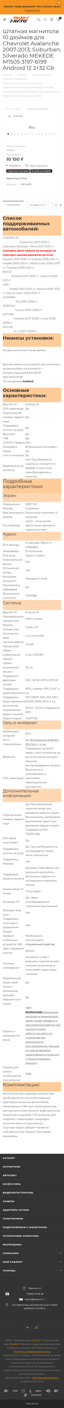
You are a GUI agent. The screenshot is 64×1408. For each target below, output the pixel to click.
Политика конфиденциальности (32, 1351)
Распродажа (12, 1244)
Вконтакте (27, 1327)
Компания (11, 1253)
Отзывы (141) (37, 205)
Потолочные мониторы (21, 1236)
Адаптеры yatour (16, 1210)
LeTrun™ (30, 1127)
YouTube (36, 1327)
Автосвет (10, 1175)
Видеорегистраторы (18, 1192)
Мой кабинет (13, 1262)
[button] (8, 134)
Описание (13, 205)
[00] (32, 127)
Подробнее (32, 10)
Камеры (9, 1201)
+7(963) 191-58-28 (34, 1294)
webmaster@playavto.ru (45, 1377)
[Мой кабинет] (51, 19)
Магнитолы (11, 1166)
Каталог (9, 1158)
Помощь (9, 1270)
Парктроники (13, 1218)
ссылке (30, 468)
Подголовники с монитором (25, 1227)
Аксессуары (12, 1184)
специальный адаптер (40, 944)
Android (28, 381)
